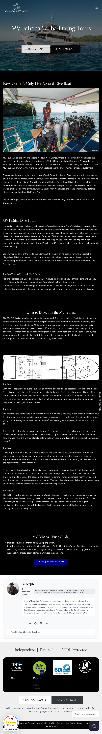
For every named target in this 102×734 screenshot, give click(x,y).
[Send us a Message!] (94, 726)
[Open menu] (96, 8)
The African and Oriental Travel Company (24, 723)
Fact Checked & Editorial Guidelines (25, 632)
